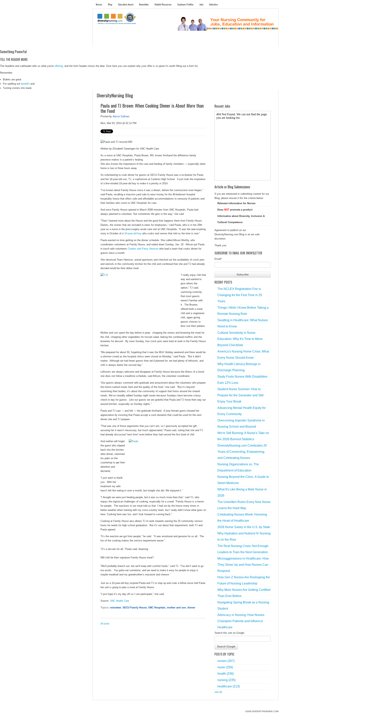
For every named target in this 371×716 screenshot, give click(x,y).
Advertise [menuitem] (213, 4)
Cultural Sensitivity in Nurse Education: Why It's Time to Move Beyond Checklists (240, 339)
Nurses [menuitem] (99, 4)
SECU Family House (135, 607)
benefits (25, 83)
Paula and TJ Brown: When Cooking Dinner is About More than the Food (152, 108)
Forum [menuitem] (187, 43)
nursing (226, 680)
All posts (104, 623)
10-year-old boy (132, 233)
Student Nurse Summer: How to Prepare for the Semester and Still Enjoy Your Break (240, 395)
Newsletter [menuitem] (144, 4)
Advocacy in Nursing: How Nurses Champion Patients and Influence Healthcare (240, 621)
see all (218, 692)
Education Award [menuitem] (125, 4)
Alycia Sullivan (121, 116)
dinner (191, 607)
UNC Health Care (119, 600)
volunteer (115, 607)
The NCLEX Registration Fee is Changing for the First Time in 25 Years (239, 295)
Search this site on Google (229, 632)
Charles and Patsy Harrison (143, 248)
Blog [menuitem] (110, 4)
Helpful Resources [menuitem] (163, 4)
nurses (226, 660)
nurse (225, 667)
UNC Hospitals (156, 607)
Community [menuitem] (171, 43)
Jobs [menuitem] (201, 4)
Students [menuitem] (115, 43)
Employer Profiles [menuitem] (185, 4)
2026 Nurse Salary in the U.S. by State (243, 527)
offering (58, 66)
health (225, 673)
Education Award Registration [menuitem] (225, 43)
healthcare (228, 686)
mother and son (176, 607)
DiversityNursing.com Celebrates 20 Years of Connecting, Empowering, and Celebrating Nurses (242, 451)
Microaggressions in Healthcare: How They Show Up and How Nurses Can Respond (243, 564)
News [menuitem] (156, 43)
